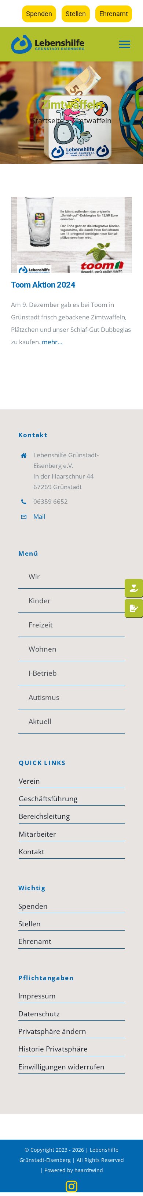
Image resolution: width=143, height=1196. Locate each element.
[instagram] (71, 1186)
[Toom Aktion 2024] (71, 235)
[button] (71, 1031)
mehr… (52, 342)
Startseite (48, 120)
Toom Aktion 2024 (61, 234)
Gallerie (82, 234)
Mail (39, 516)
